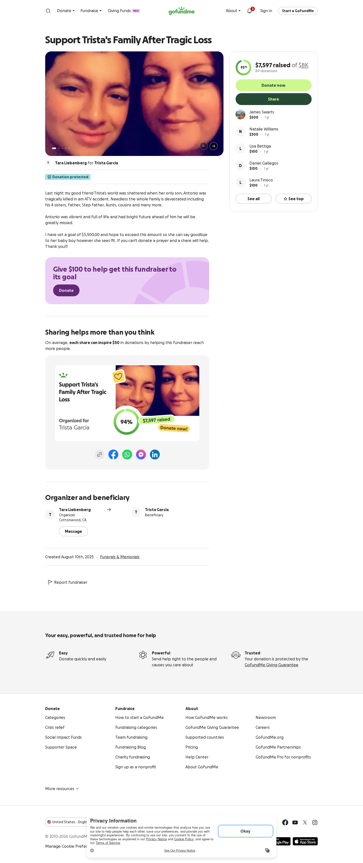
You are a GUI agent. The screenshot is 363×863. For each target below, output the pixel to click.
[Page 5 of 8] (69, 148)
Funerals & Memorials (120, 557)
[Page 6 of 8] (72, 148)
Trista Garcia (157, 509)
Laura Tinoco (261, 180)
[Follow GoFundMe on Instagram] (315, 822)
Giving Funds (123, 10)
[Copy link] (99, 454)
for (86, 163)
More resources (59, 788)
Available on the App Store (305, 841)
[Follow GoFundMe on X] (305, 822)
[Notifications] (249, 11)
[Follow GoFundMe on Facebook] (285, 822)
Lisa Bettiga (260, 146)
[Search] (48, 11)
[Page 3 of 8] (62, 148)
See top (296, 198)
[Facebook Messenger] (141, 454)
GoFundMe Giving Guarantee (271, 665)
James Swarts (261, 112)
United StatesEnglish (70, 822)
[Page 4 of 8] (65, 148)
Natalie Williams (263, 129)
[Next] (214, 146)
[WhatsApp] (127, 454)
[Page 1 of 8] (54, 148)
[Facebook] (113, 454)
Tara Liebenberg (75, 509)
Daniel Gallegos (263, 163)
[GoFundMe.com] (182, 10)
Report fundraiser (70, 582)
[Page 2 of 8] (59, 148)
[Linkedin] (155, 454)
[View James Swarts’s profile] (240, 114)
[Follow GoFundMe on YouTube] (295, 822)
